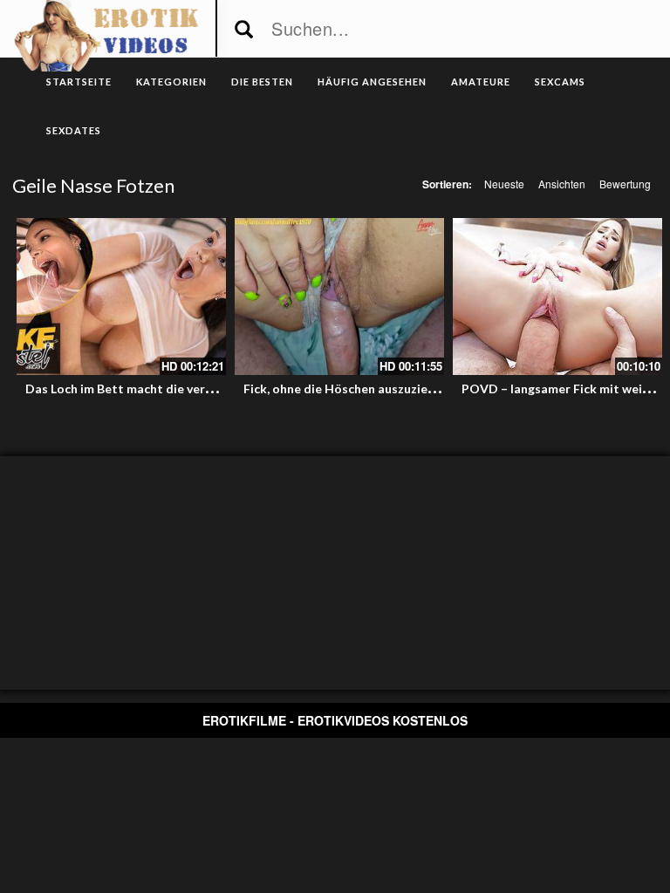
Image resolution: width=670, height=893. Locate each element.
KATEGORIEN (171, 81)
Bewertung (625, 183)
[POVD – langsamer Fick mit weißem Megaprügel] (557, 296)
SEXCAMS (560, 81)
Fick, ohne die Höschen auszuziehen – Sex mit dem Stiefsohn (417, 388)
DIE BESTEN (262, 81)
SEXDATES (73, 130)
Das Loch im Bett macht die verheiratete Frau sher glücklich (198, 388)
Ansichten (561, 183)
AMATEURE (480, 81)
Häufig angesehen (372, 81)
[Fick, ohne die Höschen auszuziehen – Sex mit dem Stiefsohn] (339, 296)
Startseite (79, 81)
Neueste (504, 183)
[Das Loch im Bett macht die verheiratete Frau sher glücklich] (121, 296)
